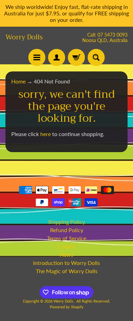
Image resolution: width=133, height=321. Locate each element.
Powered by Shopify (67, 307)
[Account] (56, 57)
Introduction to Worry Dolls (66, 262)
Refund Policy (66, 230)
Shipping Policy (66, 221)
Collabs (66, 246)
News (66, 254)
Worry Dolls (24, 37)
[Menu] (36, 57)
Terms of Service (66, 238)
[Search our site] (96, 57)
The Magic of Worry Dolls (67, 271)
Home (18, 81)
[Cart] (76, 57)
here (45, 134)
